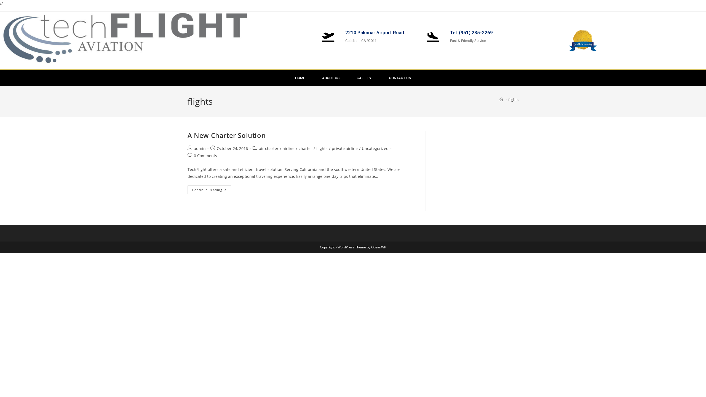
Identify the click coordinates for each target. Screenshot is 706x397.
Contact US (400, 78)
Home (300, 78)
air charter (269, 148)
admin (200, 148)
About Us (330, 78)
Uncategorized (375, 148)
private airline (345, 148)
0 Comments (205, 155)
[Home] (501, 99)
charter (305, 148)
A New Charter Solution (227, 135)
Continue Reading (211, 188)
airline (289, 148)
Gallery (364, 78)
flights (513, 99)
